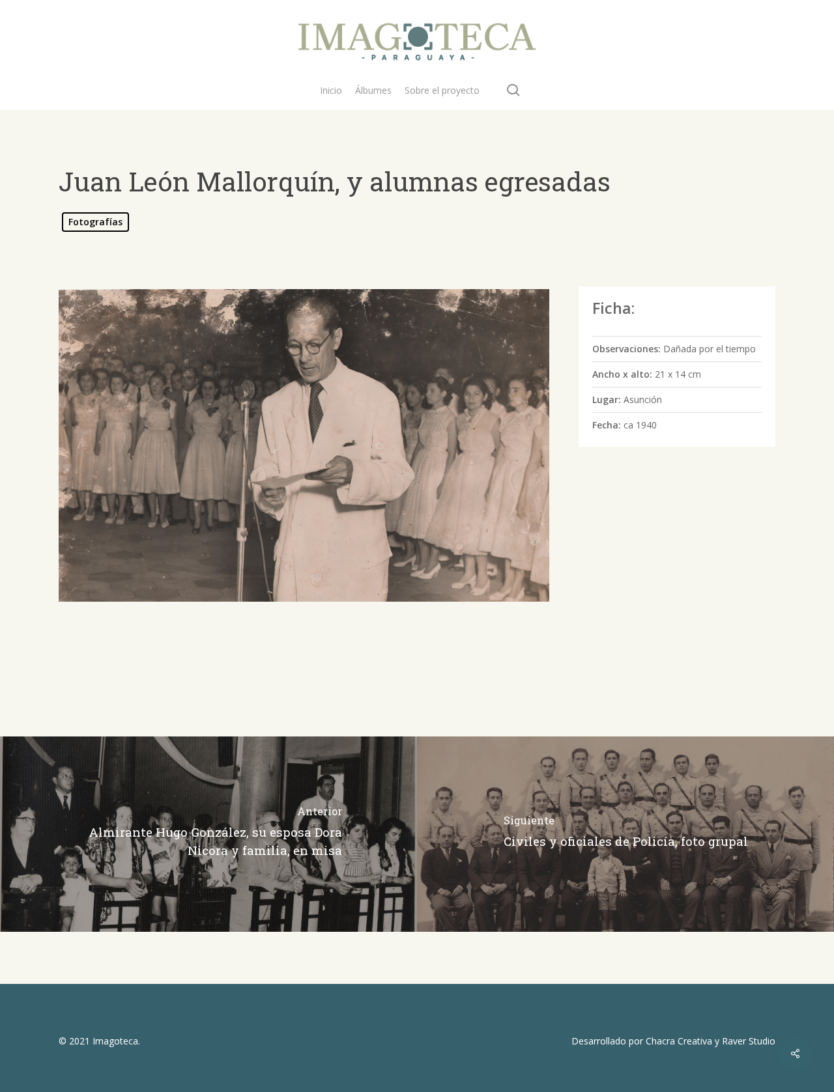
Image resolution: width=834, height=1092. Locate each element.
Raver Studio (748, 1041)
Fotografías (95, 222)
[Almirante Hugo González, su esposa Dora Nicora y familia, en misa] (208, 834)
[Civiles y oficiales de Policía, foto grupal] (625, 834)
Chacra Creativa (679, 1041)
